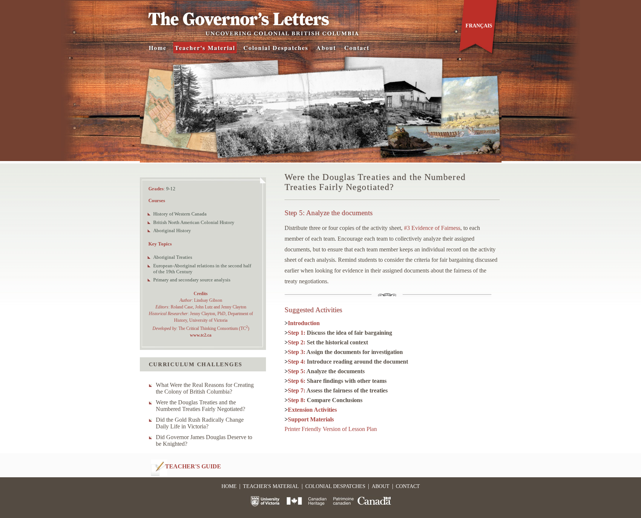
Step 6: (337, 381)
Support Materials (311, 419)
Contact (356, 47)
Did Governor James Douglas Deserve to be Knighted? (204, 440)
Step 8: (325, 400)
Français (479, 26)
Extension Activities (312, 410)
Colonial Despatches (275, 47)
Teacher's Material (205, 47)
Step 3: (345, 352)
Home (158, 47)
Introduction (304, 323)
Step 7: (338, 390)
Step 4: (348, 361)
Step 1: (340, 333)
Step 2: (328, 342)
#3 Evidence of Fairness (432, 228)
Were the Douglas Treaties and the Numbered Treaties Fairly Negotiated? (200, 405)
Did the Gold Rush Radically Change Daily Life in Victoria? (200, 423)
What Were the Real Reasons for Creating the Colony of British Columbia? (205, 388)
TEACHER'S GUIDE (193, 466)
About (326, 47)
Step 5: (326, 371)
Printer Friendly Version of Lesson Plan (331, 429)
